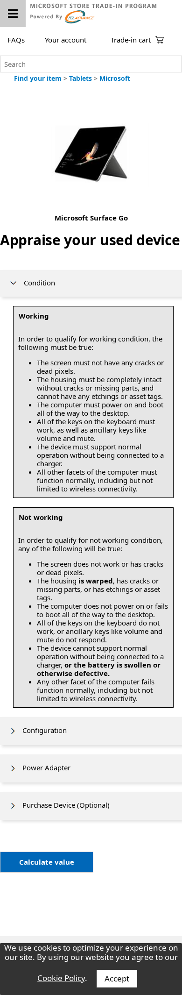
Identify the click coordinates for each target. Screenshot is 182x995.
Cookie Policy (61, 977)
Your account (65, 39)
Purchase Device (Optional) (63, 805)
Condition (36, 282)
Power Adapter (43, 767)
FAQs (16, 39)
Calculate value (46, 862)
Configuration (42, 730)
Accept (117, 978)
